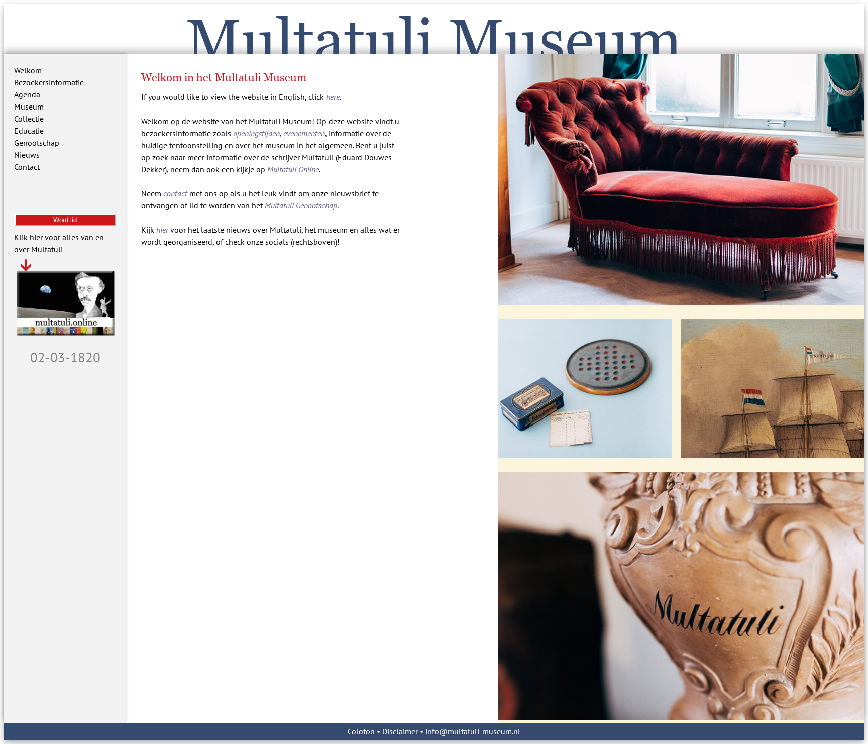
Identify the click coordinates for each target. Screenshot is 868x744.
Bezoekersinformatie (49, 82)
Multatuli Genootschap (301, 205)
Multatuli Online (293, 169)
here (333, 97)
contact (175, 193)
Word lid (65, 220)
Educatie (29, 131)
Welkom (28, 70)
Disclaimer (400, 731)
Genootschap (36, 143)
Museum (29, 106)
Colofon (361, 731)
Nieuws (27, 155)
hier (162, 230)
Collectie (29, 119)
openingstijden (256, 133)
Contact (27, 167)
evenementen (304, 133)
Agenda (27, 94)
